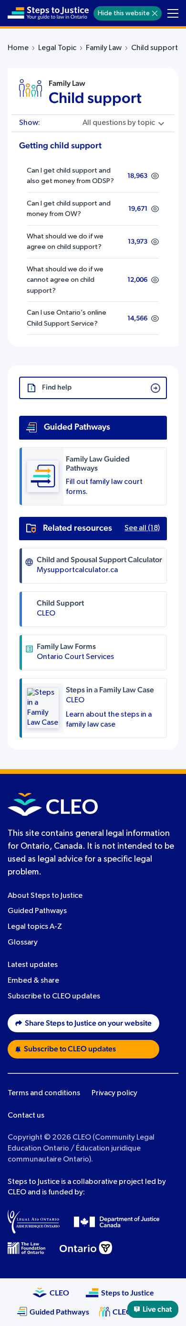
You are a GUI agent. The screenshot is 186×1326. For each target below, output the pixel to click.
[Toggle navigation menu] (173, 13)
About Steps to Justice (45, 896)
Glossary (23, 942)
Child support (95, 98)
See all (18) (142, 528)
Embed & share (33, 981)
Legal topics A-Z (35, 927)
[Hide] (155, 13)
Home (18, 48)
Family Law (104, 48)
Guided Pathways (37, 911)
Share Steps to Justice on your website (88, 1023)
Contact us (26, 1116)
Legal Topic (57, 48)
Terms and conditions (44, 1093)
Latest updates (33, 965)
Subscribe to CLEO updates (54, 996)
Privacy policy (114, 1093)
